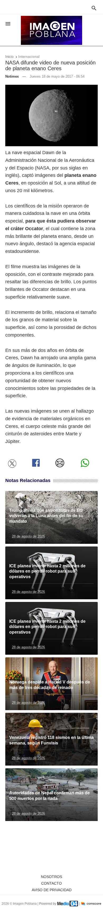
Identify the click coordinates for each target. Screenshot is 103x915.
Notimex (12, 76)
